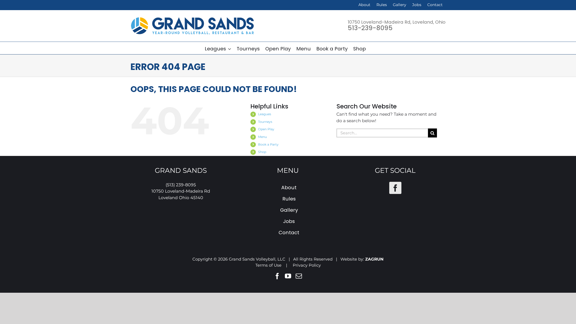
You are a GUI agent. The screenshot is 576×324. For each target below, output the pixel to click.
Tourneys (265, 122)
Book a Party (268, 144)
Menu (262, 137)
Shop (262, 152)
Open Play (266, 129)
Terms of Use (268, 265)
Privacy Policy (307, 265)
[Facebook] (395, 188)
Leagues (264, 114)
